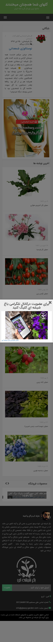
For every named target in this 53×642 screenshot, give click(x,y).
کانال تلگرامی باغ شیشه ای (10, 340)
